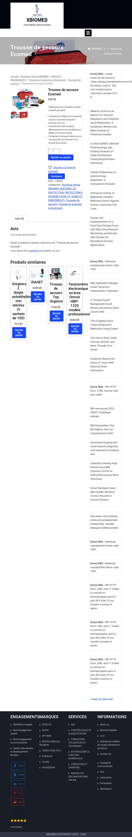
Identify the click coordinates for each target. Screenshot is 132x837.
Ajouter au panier (61, 157)
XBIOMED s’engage (22, 724)
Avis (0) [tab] (19, 218)
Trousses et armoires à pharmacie (46, 80)
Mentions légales (108, 730)
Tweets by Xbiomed (101, 699)
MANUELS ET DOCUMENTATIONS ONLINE (78, 776)
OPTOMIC (47, 736)
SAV (73, 724)
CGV (102, 736)
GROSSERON (48, 767)
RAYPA (45, 730)
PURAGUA (47, 756)
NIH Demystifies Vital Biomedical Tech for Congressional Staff (102, 429)
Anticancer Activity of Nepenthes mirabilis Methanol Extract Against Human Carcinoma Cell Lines (104, 201)
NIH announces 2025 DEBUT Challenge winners (102, 412)
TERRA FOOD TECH (51, 750)
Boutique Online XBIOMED (35, 76)
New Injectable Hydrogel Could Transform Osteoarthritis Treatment (104, 287)
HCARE (45, 762)
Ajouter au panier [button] (19, 332)
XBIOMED (37, 20)
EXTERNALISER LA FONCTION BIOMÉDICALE (79, 755)
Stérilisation (106, 789)
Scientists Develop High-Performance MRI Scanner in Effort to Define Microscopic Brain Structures (104, 471)
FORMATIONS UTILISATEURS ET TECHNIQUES (77, 742)
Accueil (14, 76)
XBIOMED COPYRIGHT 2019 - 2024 (66, 834)
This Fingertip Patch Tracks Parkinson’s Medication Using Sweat (104, 324)
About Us (104, 724)
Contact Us (105, 754)
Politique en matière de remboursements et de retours (108, 745)
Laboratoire (106, 777)
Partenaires (106, 783)
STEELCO (46, 724)
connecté (33, 250)
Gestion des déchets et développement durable (21, 751)
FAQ (102, 772)
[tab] (88, 33)
